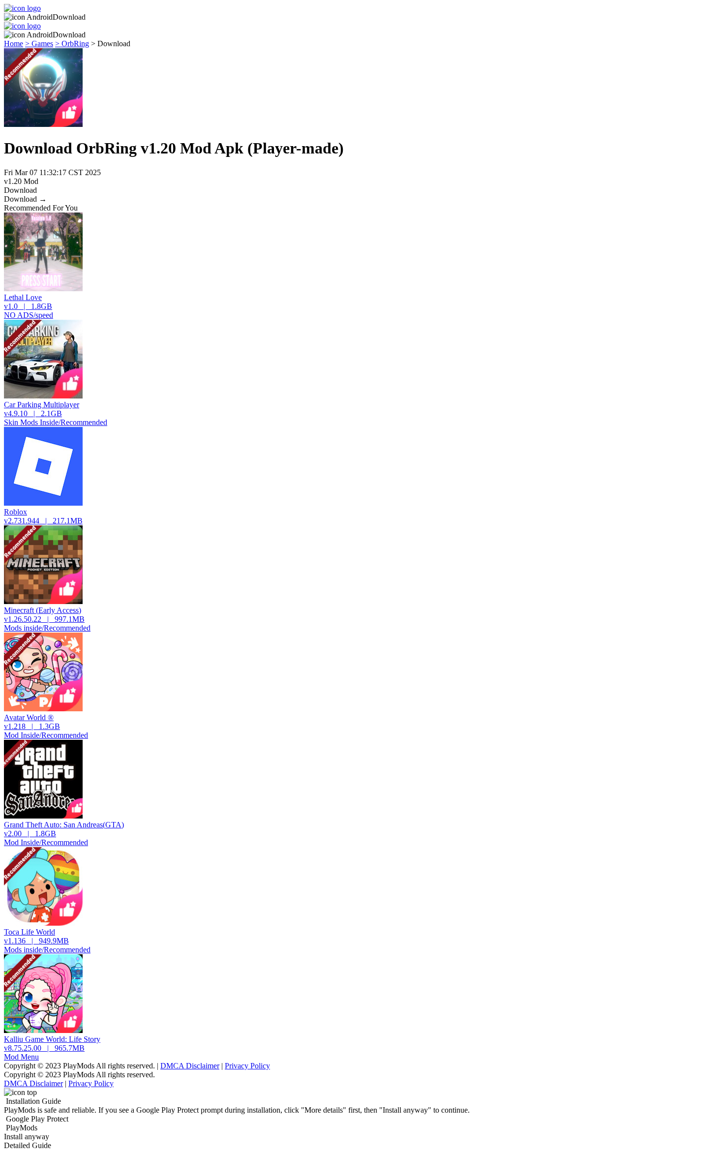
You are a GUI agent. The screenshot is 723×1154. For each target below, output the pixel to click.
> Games (39, 43)
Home (13, 43)
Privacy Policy (247, 1066)
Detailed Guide (27, 1145)
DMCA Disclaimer (189, 1066)
